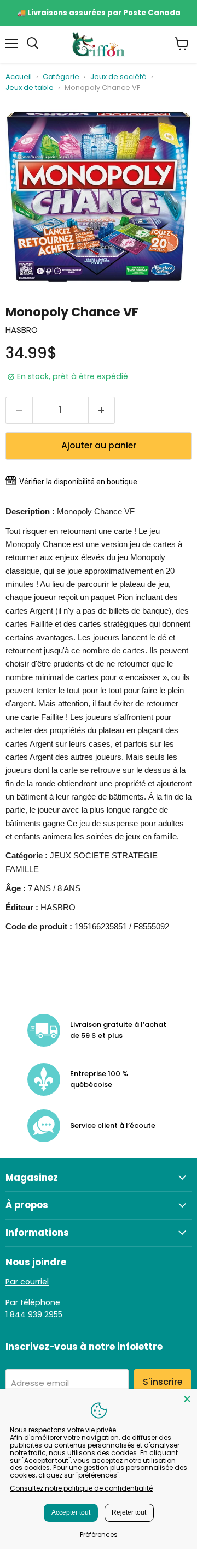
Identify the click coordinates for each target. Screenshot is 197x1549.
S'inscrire (162, 1382)
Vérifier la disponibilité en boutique (78, 481)
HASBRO (21, 329)
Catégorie (61, 77)
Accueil (18, 77)
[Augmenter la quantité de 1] (102, 410)
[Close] (187, 1399)
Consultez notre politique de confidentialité (81, 1488)
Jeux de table (29, 88)
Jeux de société (118, 77)
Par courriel (27, 1281)
